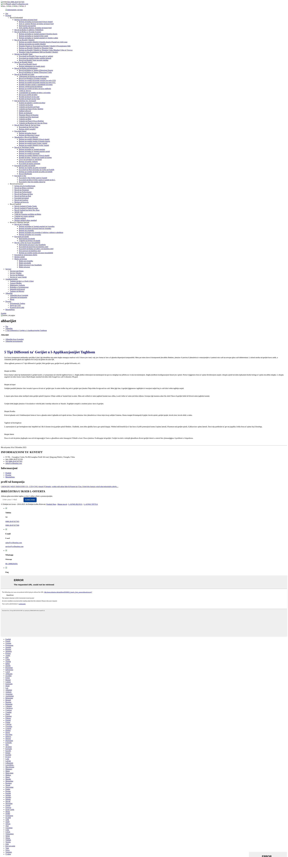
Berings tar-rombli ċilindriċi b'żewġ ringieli (34, 139)
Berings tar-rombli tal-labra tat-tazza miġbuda (35, 89)
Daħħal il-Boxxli (25, 111)
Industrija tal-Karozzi (17, 289)
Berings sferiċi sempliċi (27, 129)
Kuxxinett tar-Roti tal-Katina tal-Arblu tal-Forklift (36, 170)
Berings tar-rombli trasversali (29, 153)
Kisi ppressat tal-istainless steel (30, 251)
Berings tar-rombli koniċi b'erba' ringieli (33, 143)
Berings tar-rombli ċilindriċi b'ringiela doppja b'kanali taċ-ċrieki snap (43, 42)
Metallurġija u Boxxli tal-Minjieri (26, 137)
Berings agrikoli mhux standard (25, 220)
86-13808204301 (11, 564)
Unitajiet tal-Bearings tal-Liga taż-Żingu (33, 123)
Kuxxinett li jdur (20, 176)
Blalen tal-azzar (24, 267)
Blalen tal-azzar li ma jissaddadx (30, 265)
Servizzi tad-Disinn (17, 271)
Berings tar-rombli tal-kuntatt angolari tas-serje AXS (37, 80)
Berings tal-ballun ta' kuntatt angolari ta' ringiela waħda (38, 38)
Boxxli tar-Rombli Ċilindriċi (24, 40)
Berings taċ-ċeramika (26, 230)
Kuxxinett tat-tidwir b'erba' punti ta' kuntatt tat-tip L (37, 180)
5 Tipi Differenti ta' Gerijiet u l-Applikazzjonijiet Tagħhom (26, 330)
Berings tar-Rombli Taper (23, 54)
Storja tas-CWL (15, 305)
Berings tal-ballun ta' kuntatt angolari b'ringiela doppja (38, 34)
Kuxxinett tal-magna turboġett (29, 164)
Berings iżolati (19, 257)
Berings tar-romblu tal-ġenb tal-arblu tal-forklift (35, 172)
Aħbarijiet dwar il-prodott (19, 295)
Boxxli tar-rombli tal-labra (28, 95)
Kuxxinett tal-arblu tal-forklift (24, 166)
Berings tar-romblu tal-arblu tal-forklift (32, 168)
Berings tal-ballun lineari (27, 133)
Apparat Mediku (16, 283)
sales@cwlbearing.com (13, 463)
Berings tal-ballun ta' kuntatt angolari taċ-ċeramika (36, 226)
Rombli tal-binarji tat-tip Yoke (29, 99)
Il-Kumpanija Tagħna (17, 303)
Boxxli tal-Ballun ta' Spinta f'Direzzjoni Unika (35, 72)
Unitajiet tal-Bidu (25, 119)
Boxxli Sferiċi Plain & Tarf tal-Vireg (27, 125)
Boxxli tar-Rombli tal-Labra (24, 74)
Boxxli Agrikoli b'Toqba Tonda (25, 206)
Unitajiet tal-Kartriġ (26, 105)
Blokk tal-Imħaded (25, 113)
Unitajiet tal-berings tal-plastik (29, 241)
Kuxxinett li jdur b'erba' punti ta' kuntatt (33, 178)
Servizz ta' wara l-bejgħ (18, 277)
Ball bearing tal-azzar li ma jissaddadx (32, 245)
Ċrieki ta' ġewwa (25, 91)
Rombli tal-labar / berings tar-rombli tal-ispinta (35, 157)
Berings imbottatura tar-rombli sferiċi (32, 66)
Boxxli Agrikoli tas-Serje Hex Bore (26, 210)
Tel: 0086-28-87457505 (15, 2)
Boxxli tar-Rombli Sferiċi (23, 62)
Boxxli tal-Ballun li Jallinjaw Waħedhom (28, 30)
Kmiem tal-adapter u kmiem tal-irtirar (32, 103)
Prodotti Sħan (51, 504)
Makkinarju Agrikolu (17, 285)
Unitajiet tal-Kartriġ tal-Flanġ (29, 107)
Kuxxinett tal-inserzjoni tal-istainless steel (33, 247)
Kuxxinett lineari (20, 131)
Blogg (12, 299)
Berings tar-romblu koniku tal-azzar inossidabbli (36, 253)
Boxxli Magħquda (25, 174)
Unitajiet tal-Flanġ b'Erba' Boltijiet (31, 109)
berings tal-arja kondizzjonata (24, 186)
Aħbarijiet (8, 293)
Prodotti (8, 16)
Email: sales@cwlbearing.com (17, 4)
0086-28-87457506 (12, 525)
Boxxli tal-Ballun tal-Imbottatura (25, 68)
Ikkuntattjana (10, 309)
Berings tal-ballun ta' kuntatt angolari (32, 149)
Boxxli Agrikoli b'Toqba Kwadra (26, 208)
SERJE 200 (18, 212)
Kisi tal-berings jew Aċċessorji (25, 101)
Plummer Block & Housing (28, 115)
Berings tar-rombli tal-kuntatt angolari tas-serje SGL (37, 82)
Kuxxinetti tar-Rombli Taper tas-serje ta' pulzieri (36, 56)
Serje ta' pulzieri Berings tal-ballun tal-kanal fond (36, 24)
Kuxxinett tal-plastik (21, 237)
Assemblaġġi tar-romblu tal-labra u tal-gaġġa (35, 93)
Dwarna (8, 301)
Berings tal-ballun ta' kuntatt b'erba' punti (33, 36)
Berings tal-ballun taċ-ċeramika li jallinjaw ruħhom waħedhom (41, 232)
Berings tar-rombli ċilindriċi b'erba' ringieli (34, 145)
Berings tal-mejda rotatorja (28, 162)
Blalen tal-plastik (25, 263)
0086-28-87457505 (12, 521)
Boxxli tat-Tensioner (21, 190)
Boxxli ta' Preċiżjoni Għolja (24, 147)
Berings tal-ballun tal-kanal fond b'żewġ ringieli (36, 22)
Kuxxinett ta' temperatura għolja (25, 255)
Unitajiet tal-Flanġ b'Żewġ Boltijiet (31, 121)
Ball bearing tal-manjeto (27, 26)
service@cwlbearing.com (14, 546)
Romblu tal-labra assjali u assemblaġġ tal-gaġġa (36, 84)
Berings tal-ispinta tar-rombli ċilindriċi (32, 44)
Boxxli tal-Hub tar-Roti (22, 196)
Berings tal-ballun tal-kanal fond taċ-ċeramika (35, 228)
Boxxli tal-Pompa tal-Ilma (23, 194)
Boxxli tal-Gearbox (21, 200)
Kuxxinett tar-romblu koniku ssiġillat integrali (35, 58)
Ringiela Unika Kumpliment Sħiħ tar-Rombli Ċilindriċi (38, 52)
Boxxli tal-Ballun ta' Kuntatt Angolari (27, 32)
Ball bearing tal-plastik (27, 239)
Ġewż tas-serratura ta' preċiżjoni (30, 159)
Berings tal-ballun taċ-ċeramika (30, 234)
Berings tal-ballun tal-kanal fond (25, 20)
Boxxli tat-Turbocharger (23, 192)
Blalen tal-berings (20, 259)
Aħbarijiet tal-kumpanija (18, 297)
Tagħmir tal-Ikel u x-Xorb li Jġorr (22, 281)
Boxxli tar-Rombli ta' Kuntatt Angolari (32, 78)
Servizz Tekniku (15, 273)
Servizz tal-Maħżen (17, 275)
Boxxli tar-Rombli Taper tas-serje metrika (33, 60)
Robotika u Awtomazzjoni (19, 287)
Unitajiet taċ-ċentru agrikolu (24, 216)
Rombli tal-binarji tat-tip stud (29, 97)
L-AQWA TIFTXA (91, 504)
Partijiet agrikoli (20, 218)
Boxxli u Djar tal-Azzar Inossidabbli (27, 243)
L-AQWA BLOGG (75, 504)
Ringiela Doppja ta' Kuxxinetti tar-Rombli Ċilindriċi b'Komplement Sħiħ (44, 46)
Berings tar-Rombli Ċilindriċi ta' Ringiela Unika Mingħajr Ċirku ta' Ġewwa (45, 50)
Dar (6, 14)
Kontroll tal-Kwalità (17, 307)
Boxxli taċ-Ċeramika (21, 224)
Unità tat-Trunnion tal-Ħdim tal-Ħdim (27, 214)
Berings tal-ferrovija (21, 202)
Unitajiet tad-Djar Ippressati (28, 117)
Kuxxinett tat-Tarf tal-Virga (28, 127)
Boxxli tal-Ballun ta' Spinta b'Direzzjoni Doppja (36, 70)
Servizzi (8, 269)
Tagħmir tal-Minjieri (17, 291)
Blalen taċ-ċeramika (26, 261)
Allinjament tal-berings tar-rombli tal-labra (34, 76)
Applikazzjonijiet (11, 279)
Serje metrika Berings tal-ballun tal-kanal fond (35, 28)
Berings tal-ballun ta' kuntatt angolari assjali (34, 151)
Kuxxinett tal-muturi (21, 198)
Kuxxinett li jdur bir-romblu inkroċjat (32, 182)
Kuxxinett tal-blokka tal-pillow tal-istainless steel (36, 249)
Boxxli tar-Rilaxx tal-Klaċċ (24, 188)
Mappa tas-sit (62, 504)
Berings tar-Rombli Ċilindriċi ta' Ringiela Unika (36, 48)
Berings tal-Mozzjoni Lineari (29, 135)
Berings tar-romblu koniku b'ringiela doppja (34, 141)
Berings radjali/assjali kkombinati (30, 87)
